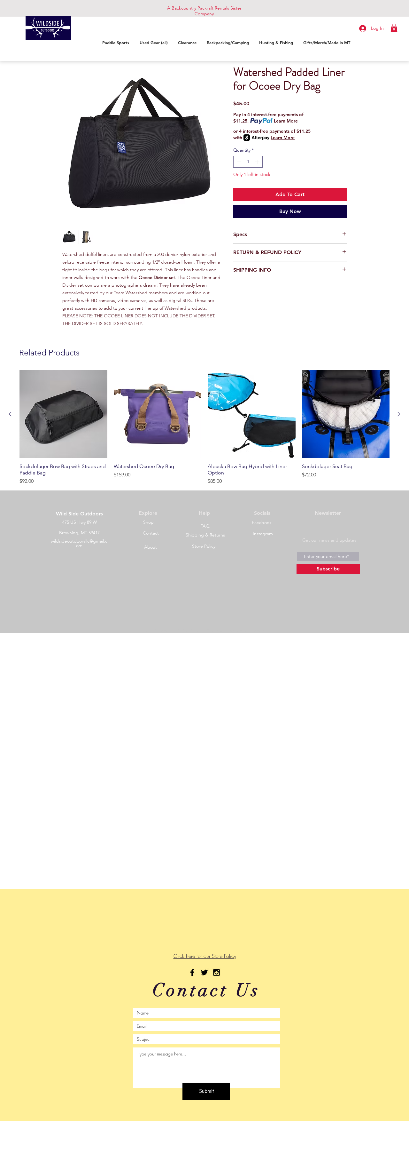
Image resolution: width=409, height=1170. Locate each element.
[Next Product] (399, 414)
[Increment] (258, 161)
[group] (204, 427)
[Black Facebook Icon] (192, 972)
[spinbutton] (248, 161)
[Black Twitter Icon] (204, 972)
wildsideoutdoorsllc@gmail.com (79, 543)
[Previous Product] (10, 414)
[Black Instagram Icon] (216, 972)
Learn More (286, 121)
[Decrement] (238, 161)
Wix (260, 630)
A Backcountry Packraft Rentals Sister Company (204, 11)
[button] (393, 28)
